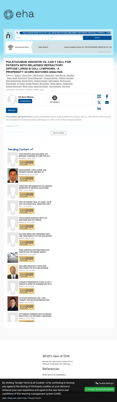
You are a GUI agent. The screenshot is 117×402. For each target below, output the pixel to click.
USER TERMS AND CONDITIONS (14, 398)
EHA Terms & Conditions (54, 374)
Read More (58, 133)
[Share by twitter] (99, 103)
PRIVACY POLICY (34, 398)
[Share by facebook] (107, 96)
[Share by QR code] (99, 96)
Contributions (25, 101)
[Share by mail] (107, 103)
